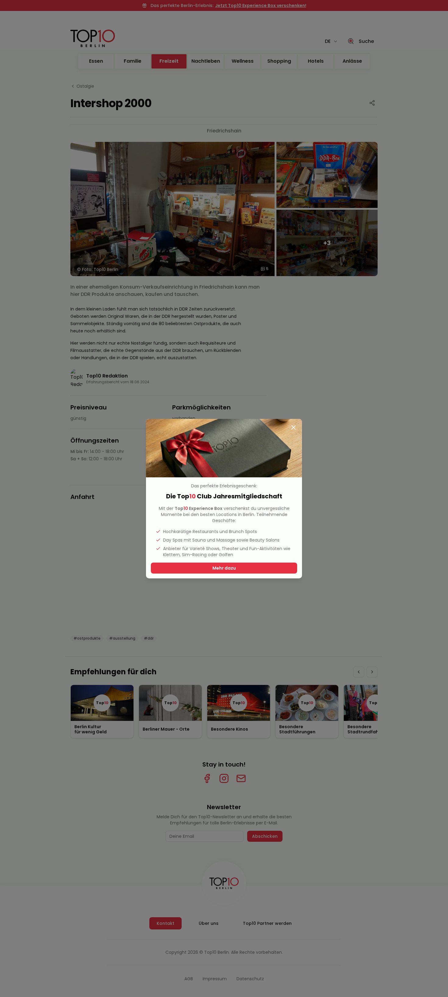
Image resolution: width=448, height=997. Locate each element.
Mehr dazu (224, 568)
